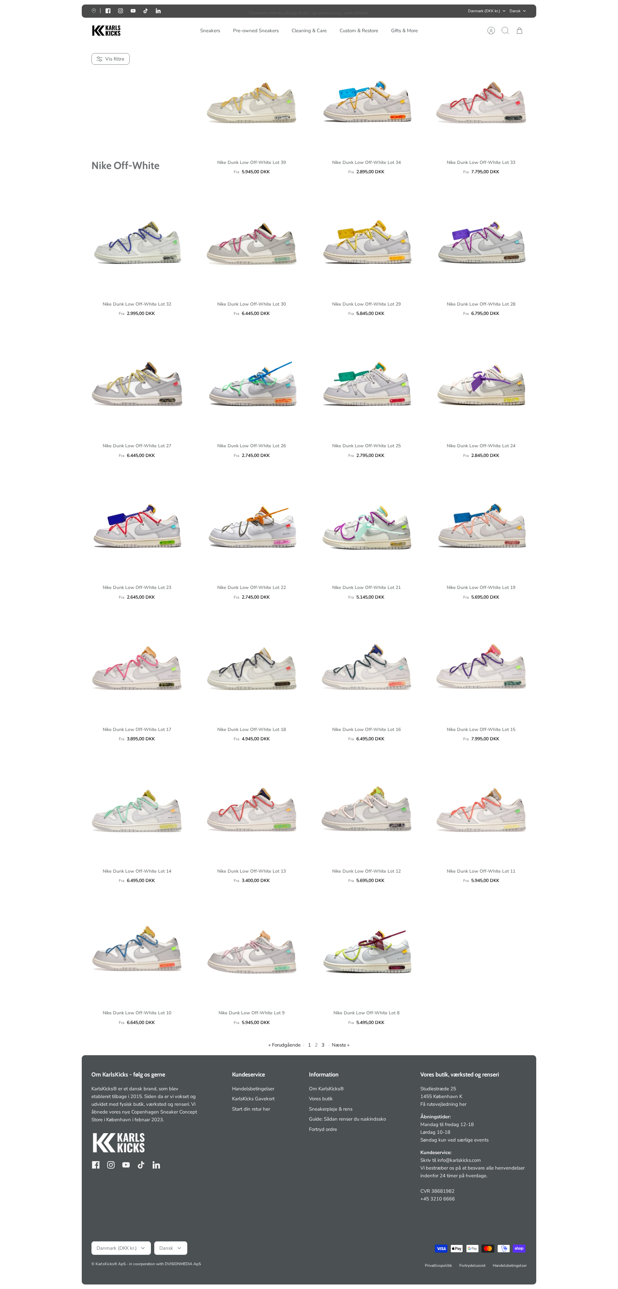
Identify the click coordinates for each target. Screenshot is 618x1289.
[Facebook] (108, 10)
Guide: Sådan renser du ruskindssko (347, 1119)
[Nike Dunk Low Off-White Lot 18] (252, 666)
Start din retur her (251, 1109)
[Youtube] (133, 10)
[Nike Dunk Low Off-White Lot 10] (137, 949)
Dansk (515, 11)
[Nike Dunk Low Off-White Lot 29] (366, 240)
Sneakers (210, 30)
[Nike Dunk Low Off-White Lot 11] (481, 808)
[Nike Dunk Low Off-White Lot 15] (481, 666)
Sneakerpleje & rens (330, 1109)
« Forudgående (284, 1045)
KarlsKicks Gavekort (253, 1098)
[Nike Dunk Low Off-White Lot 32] (137, 240)
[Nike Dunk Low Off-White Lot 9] (252, 949)
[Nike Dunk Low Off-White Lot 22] (252, 524)
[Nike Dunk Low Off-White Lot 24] (481, 382)
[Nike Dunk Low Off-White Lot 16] (366, 666)
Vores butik (321, 1098)
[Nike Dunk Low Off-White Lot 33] (481, 98)
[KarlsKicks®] (105, 30)
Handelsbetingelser (253, 1088)
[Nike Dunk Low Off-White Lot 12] (366, 808)
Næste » (341, 1045)
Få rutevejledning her (443, 1104)
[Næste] (403, 11)
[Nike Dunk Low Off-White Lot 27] (137, 382)
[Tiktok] (145, 10)
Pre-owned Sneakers (256, 30)
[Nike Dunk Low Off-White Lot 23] (137, 524)
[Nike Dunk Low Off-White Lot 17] (137, 666)
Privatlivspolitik (438, 1265)
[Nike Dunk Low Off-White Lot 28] (481, 240)
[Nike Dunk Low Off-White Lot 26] (252, 382)
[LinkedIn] (158, 10)
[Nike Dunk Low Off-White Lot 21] (366, 524)
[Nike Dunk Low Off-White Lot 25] (366, 382)
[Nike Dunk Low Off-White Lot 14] (137, 808)
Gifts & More (404, 30)
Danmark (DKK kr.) (484, 11)
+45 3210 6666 (437, 1199)
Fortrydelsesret (472, 1265)
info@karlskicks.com (459, 1160)
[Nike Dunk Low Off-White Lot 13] (252, 808)
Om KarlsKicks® (326, 1088)
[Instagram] (120, 10)
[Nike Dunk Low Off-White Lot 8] (366, 949)
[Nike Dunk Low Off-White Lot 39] (252, 98)
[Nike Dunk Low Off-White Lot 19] (481, 524)
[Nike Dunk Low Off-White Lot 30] (252, 240)
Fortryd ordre (323, 1129)
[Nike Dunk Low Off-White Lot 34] (366, 98)
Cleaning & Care (309, 30)
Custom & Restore (359, 30)
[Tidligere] (215, 11)
